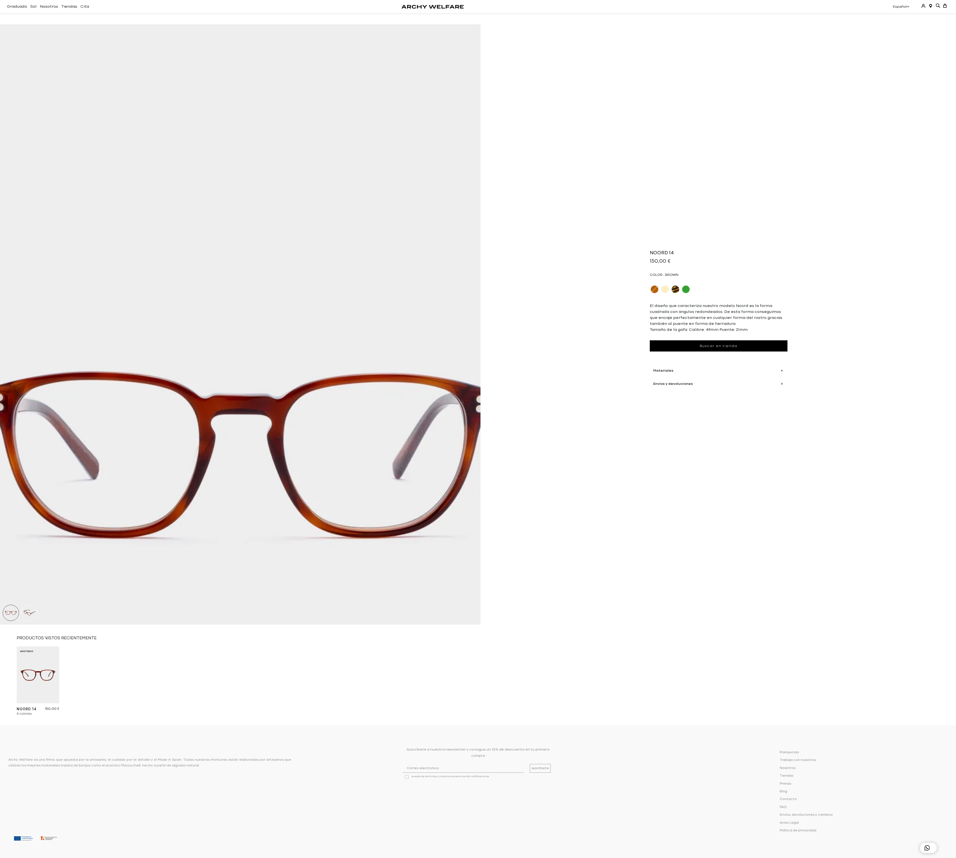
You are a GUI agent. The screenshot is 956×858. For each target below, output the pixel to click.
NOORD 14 (27, 709)
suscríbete (540, 768)
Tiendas (69, 6)
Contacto (788, 799)
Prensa (785, 783)
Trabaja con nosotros (798, 760)
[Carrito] (945, 6)
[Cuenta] (923, 6)
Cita (84, 6)
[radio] (654, 289)
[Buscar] (938, 5)
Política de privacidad (798, 830)
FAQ (783, 807)
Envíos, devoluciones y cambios (806, 814)
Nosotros (49, 6)
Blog (783, 791)
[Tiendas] (931, 6)
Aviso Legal (789, 822)
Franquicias (789, 752)
